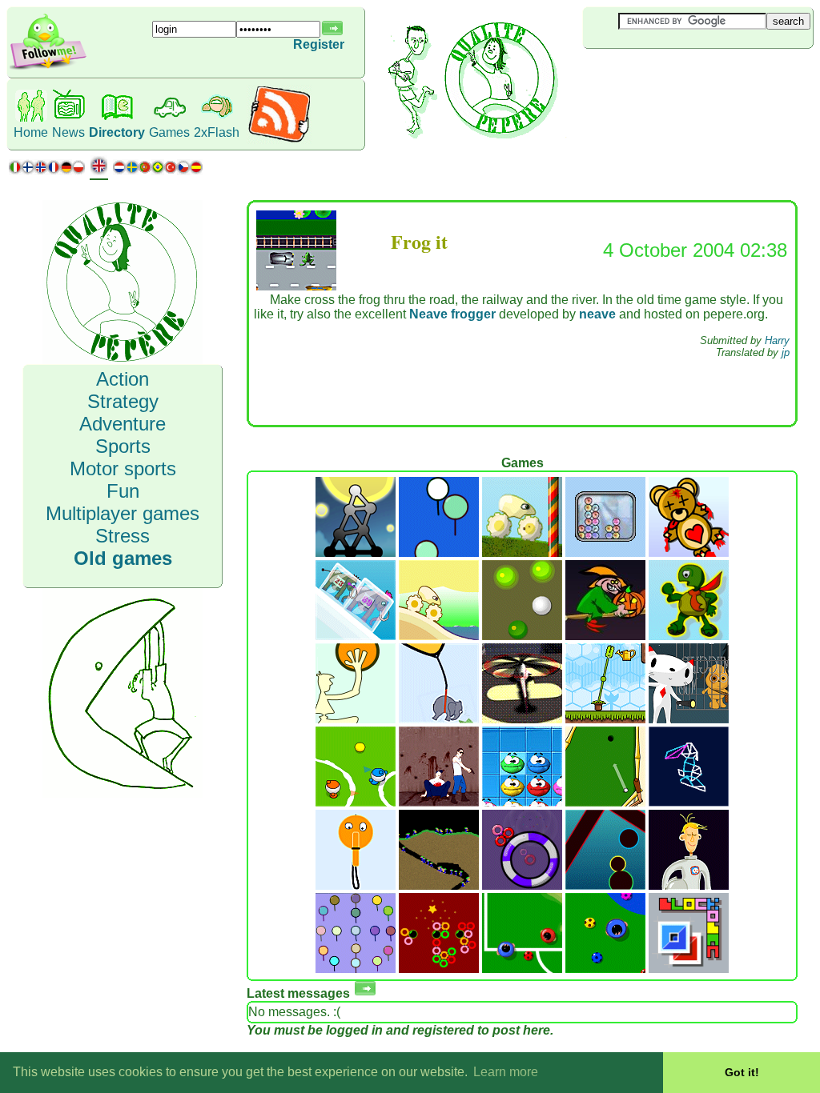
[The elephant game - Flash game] (439, 719)
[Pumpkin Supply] (605, 636)
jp (786, 352)
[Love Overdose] (689, 552)
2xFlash (216, 132)
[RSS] (279, 139)
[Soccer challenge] (605, 968)
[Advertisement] (678, 75)
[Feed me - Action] (605, 719)
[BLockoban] (689, 968)
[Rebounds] (522, 636)
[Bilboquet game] (356, 885)
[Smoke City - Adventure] (522, 719)
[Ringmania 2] (439, 968)
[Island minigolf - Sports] (605, 802)
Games (169, 132)
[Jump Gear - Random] (439, 636)
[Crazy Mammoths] (356, 636)
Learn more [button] (505, 1072)
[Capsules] (605, 885)
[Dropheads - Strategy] (522, 802)
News (68, 132)
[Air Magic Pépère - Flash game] (356, 719)
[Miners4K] (439, 885)
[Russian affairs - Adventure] (439, 802)
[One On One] (522, 968)
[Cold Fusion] (605, 552)
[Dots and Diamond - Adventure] (689, 719)
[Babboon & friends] (356, 968)
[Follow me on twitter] (48, 67)
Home (31, 132)
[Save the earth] (689, 885)
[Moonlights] (356, 552)
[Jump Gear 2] (522, 552)
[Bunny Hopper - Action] (689, 802)
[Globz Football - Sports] (356, 802)
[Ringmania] (522, 885)
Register (318, 44)
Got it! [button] (742, 1072)
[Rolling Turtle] (689, 636)
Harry (777, 340)
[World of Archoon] (439, 552)
